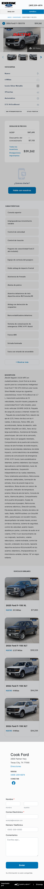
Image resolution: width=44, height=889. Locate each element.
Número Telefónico (14, 825)
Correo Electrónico (15, 812)
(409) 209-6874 (35, 5)
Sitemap (38, 884)
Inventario (17, 17)
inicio (10, 17)
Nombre (10, 799)
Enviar (22, 865)
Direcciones (16, 766)
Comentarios (11, 835)
